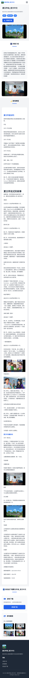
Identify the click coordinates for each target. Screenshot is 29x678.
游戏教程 (4, 664)
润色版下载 (9, 20)
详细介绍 (4, 661)
